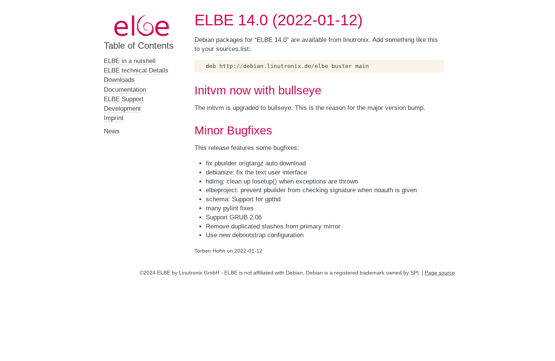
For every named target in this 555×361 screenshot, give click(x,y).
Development (122, 108)
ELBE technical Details (136, 70)
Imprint (113, 118)
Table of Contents (139, 45)
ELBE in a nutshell (130, 61)
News (112, 131)
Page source (440, 273)
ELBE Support (123, 99)
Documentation (125, 89)
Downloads (119, 79)
